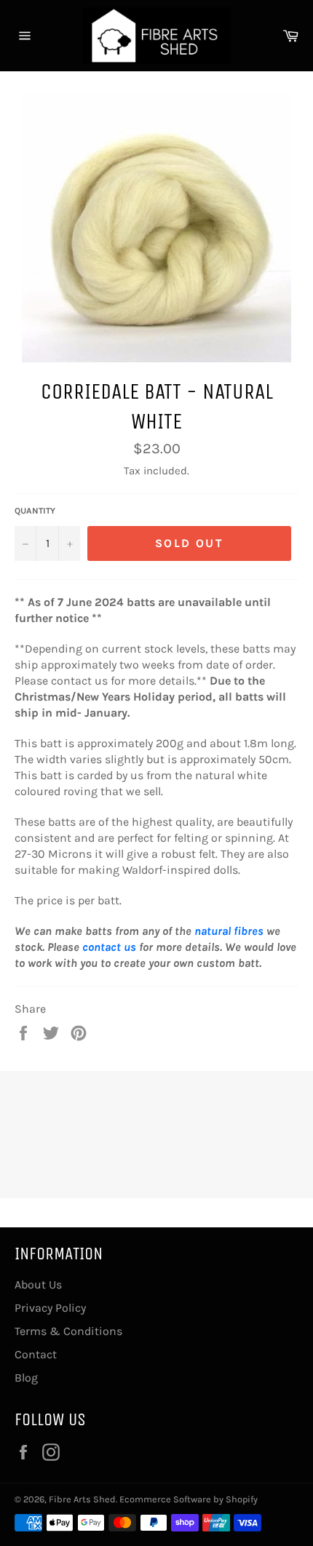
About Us (38, 1284)
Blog (26, 1377)
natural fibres (229, 931)
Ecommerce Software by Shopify (188, 1499)
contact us (109, 947)
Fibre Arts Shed (82, 1499)
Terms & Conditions (68, 1331)
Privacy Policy (50, 1308)
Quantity (35, 511)
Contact (36, 1354)
